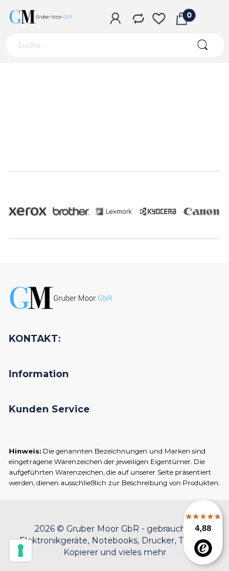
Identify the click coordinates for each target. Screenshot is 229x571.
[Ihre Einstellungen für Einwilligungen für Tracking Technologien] (20, 550)
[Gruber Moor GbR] (41, 17)
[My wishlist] (159, 19)
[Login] (115, 19)
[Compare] (137, 19)
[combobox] (92, 45)
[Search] (202, 45)
